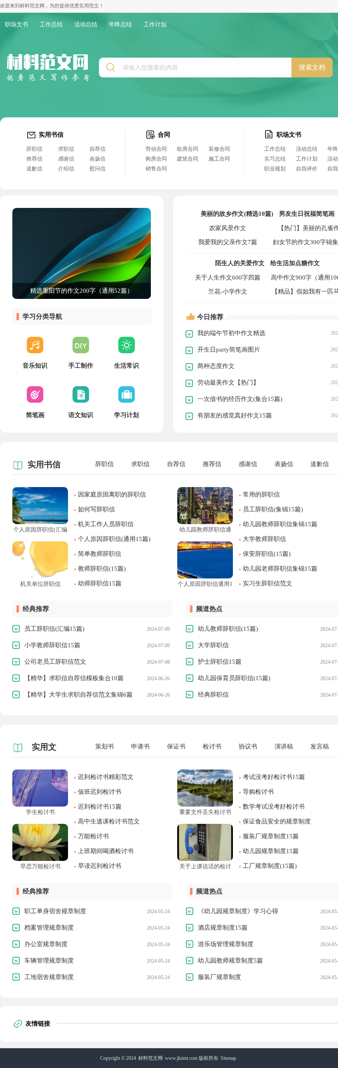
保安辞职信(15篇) (267, 553)
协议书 (248, 746)
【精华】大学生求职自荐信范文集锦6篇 (78, 694)
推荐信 (34, 159)
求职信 (66, 149)
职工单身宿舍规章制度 (55, 911)
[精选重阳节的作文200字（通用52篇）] (81, 211)
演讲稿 (284, 746)
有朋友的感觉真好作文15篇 (234, 415)
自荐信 (97, 149)
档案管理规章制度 (49, 927)
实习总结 (275, 159)
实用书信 (51, 134)
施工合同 (219, 159)
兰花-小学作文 (227, 291)
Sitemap (228, 1058)
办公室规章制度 (46, 944)
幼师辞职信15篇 (100, 583)
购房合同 (156, 159)
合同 (164, 134)
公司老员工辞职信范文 (55, 661)
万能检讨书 (93, 836)
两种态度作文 (216, 366)
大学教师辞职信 (264, 539)
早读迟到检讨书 (99, 866)
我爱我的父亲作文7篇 (227, 242)
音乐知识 (35, 365)
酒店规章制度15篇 (223, 927)
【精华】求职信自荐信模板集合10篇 (74, 678)
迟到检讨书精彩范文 (106, 777)
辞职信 (34, 149)
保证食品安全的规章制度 (277, 821)
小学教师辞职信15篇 (52, 645)
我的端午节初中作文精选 (231, 333)
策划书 (104, 746)
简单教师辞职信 (99, 553)
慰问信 (97, 169)
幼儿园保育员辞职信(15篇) (234, 678)
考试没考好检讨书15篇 (274, 777)
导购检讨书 (258, 791)
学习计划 (126, 415)
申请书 (140, 746)
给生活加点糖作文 (295, 263)
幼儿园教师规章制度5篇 (230, 960)
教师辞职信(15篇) (102, 568)
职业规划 (275, 169)
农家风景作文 (227, 228)
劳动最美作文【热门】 (228, 382)
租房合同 (187, 149)
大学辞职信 (213, 645)
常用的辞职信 (261, 494)
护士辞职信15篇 (220, 661)
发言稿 (319, 746)
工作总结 (51, 24)
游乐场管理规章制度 (226, 944)
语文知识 (80, 415)
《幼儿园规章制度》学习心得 (238, 911)
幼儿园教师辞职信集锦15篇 (280, 524)
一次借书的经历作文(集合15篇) (239, 399)
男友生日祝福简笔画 (307, 213)
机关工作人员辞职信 (106, 524)
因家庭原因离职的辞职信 (112, 494)
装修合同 (219, 149)
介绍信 (66, 169)
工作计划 (155, 24)
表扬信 (97, 159)
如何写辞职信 (96, 509)
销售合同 (156, 169)
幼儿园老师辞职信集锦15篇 (280, 568)
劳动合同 (156, 149)
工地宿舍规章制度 (49, 977)
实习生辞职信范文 (267, 583)
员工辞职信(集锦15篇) (273, 509)
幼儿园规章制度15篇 (271, 851)
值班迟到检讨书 (99, 791)
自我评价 (306, 169)
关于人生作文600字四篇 (228, 277)
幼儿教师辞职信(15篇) (228, 628)
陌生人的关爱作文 (240, 263)
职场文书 (16, 24)
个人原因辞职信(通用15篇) (114, 539)
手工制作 (80, 365)
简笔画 (35, 415)
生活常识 (126, 365)
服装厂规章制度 (219, 977)
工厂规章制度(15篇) (270, 866)
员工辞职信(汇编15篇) (54, 628)
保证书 (176, 746)
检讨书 (212, 746)
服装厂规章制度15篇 (271, 836)
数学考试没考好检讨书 (274, 806)
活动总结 (85, 24)
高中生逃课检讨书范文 (109, 821)
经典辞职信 (213, 694)
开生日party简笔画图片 (228, 349)
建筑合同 (187, 159)
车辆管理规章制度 (49, 960)
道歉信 (34, 169)
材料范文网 (150, 1058)
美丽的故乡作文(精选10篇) (237, 213)
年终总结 (120, 24)
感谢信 (66, 159)
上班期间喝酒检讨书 (106, 851)
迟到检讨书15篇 (100, 806)
